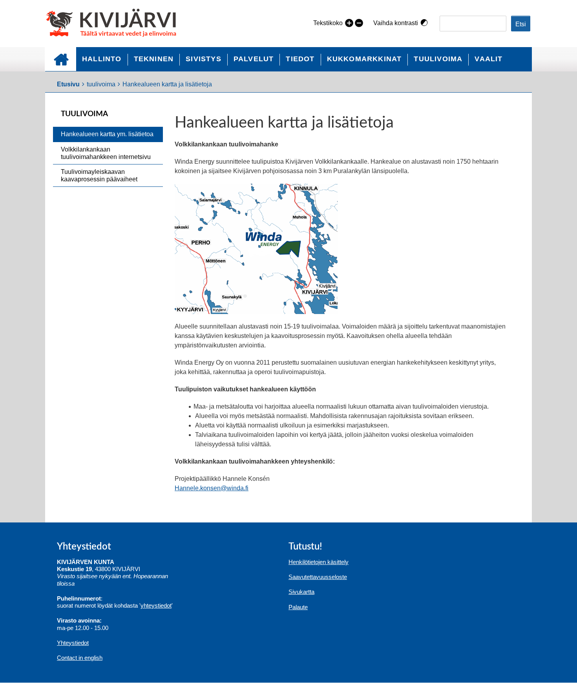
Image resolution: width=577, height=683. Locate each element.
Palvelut (254, 59)
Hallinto (102, 59)
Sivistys (203, 59)
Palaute (298, 607)
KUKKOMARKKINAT (364, 59)
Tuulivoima (438, 59)
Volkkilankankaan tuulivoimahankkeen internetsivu (106, 153)
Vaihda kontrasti (395, 23)
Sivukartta (301, 591)
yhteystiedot (156, 605)
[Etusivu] (114, 23)
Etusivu (60, 59)
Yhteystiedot (73, 642)
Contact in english (79, 657)
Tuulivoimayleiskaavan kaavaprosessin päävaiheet (99, 175)
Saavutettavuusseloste (317, 576)
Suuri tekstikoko (349, 23)
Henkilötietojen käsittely (318, 562)
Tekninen (154, 59)
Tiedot (300, 59)
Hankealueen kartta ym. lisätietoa (107, 134)
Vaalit (488, 59)
